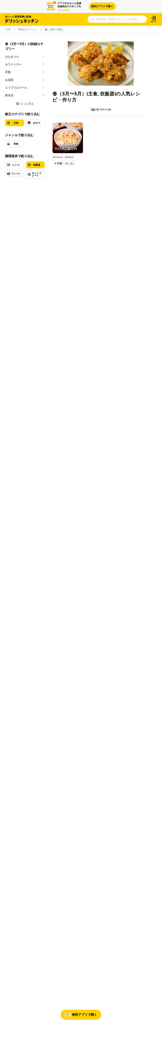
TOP (7, 29)
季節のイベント (27, 29)
